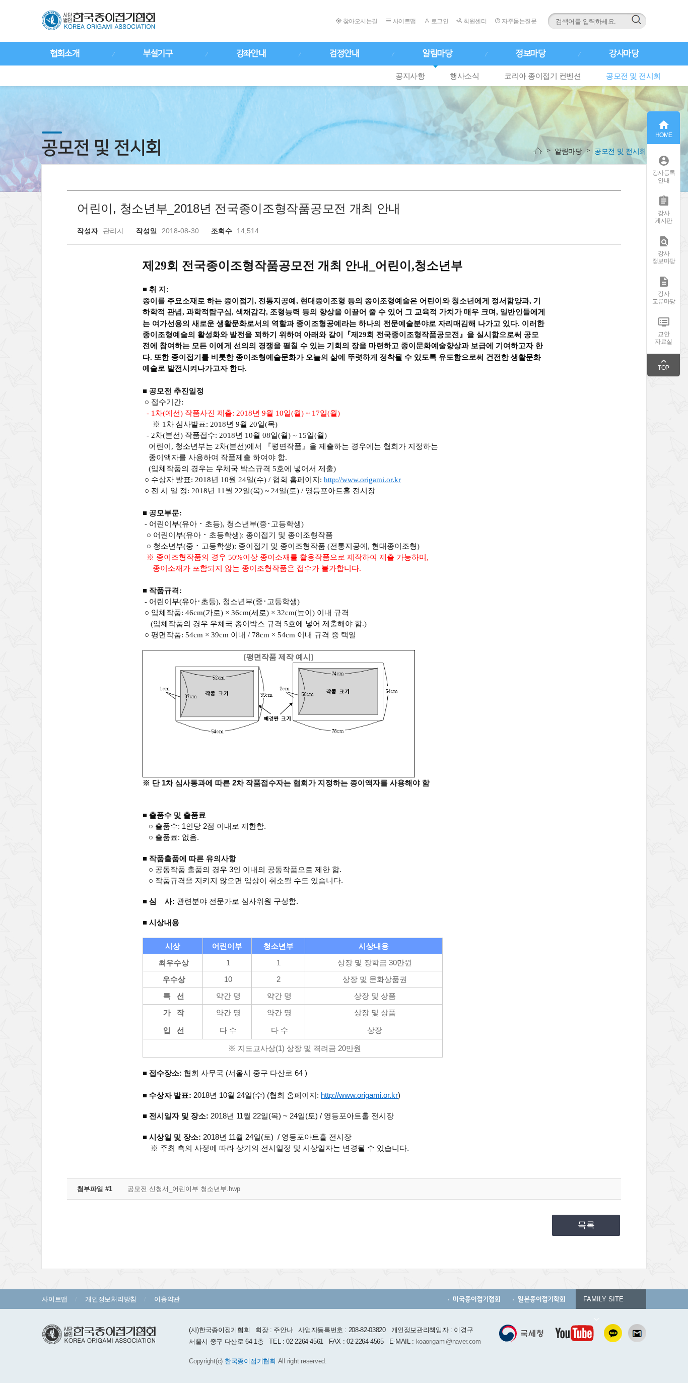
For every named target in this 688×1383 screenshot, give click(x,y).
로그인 (439, 21)
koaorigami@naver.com (448, 1341)
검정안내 (344, 53)
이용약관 (167, 1299)
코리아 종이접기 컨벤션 (542, 76)
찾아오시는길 (359, 21)
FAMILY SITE (603, 1299)
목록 (586, 1225)
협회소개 (64, 53)
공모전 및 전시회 (633, 76)
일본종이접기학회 (542, 1299)
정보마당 (530, 53)
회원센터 (474, 21)
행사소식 (464, 76)
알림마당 (437, 53)
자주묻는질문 (518, 21)
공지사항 (410, 76)
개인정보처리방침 (110, 1299)
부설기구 (157, 53)
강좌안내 (250, 53)
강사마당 (623, 53)
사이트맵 (403, 21)
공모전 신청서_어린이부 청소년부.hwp (183, 1189)
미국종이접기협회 (477, 1299)
